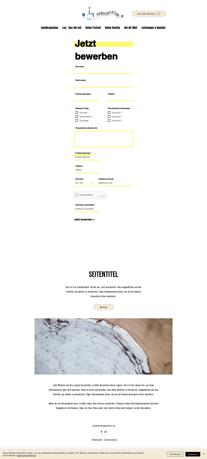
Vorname (79, 66)
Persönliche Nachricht (86, 128)
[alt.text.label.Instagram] (105, 431)
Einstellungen (175, 454)
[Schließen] (203, 454)
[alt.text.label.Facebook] (101, 431)
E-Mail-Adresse (82, 94)
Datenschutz (110, 439)
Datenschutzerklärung (26, 455)
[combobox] (87, 209)
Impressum (97, 439)
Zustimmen (193, 454)
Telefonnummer (106, 179)
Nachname (80, 80)
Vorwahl (79, 179)
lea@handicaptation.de (104, 425)
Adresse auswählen (85, 205)
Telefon (111, 94)
